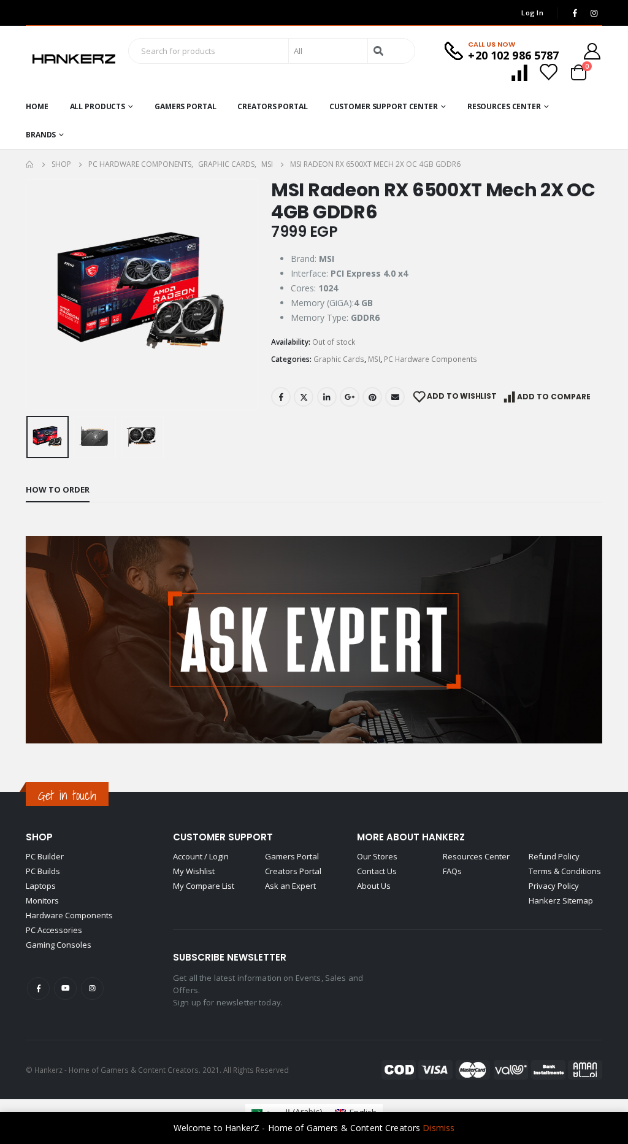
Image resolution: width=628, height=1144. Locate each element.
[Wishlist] (548, 72)
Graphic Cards (338, 359)
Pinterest (372, 397)
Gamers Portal (185, 106)
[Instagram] (594, 13)
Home (37, 106)
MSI (374, 359)
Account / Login (201, 856)
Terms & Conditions (565, 871)
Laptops (41, 885)
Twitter (303, 397)
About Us (374, 885)
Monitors (42, 900)
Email (395, 397)
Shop (39, 837)
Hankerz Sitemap (561, 900)
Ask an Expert (290, 885)
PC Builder (45, 856)
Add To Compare (554, 396)
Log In (532, 12)
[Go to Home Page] (30, 164)
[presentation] (29, 295)
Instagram (92, 988)
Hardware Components (69, 915)
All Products (98, 106)
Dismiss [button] (438, 1128)
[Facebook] (575, 13)
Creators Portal (272, 106)
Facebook (281, 397)
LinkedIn (327, 397)
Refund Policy (554, 856)
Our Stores (377, 856)
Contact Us (377, 871)
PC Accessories (54, 929)
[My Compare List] (519, 72)
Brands (41, 134)
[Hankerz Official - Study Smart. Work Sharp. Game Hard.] (74, 59)
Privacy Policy (554, 885)
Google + (349, 397)
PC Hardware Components (430, 359)
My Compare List (203, 885)
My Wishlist (194, 871)
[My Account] (592, 51)
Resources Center (504, 106)
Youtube (65, 988)
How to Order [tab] (58, 489)
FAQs (452, 871)
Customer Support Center (383, 106)
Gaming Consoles (58, 944)
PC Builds (43, 871)
